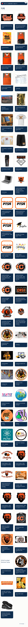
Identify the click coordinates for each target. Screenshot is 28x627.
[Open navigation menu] (26, 2)
